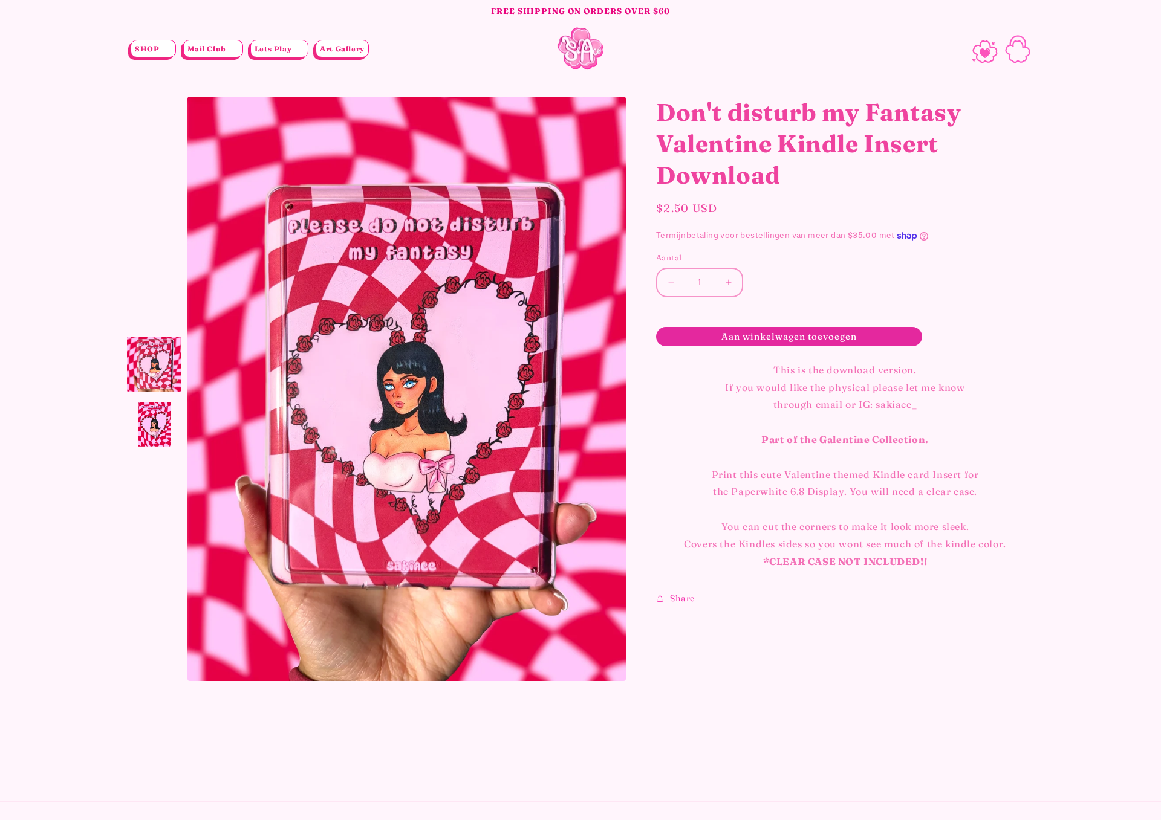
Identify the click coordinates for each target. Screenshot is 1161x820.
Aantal (668, 257)
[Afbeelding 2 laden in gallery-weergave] (154, 425)
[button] (153, 49)
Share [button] (682, 598)
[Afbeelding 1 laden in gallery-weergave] (154, 364)
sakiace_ (896, 404)
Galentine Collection (872, 439)
